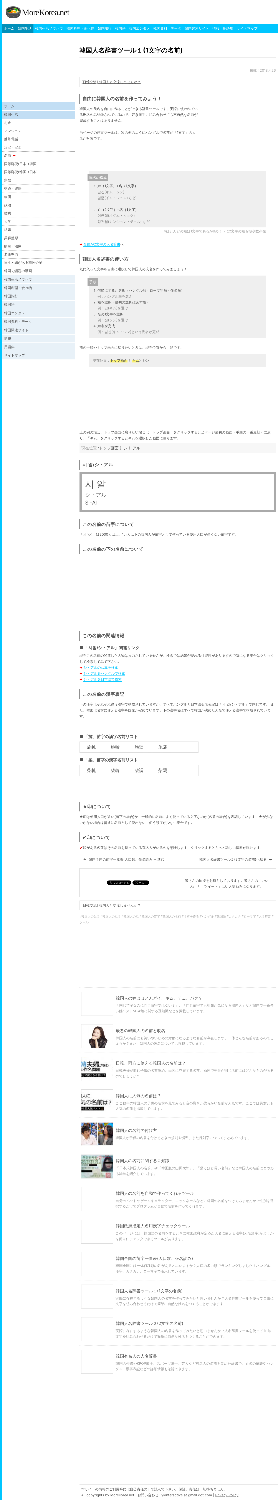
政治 (7, 205)
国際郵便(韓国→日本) (21, 172)
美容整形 (11, 238)
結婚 (7, 229)
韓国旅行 (105, 28)
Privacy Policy (226, 1495)
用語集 (228, 28)
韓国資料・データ (167, 28)
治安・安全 (13, 147)
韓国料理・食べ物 (80, 28)
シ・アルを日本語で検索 (102, 679)
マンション (13, 131)
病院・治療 (13, 246)
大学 (7, 221)
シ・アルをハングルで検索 (104, 673)
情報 (215, 28)
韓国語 (120, 28)
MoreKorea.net (45, 12)
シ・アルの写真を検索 (100, 667)
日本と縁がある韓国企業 (23, 262)
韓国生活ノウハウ (49, 28)
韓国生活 (25, 28)
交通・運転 (13, 188)
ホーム (9, 28)
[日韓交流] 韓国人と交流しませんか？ (111, 82)
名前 (7, 155)
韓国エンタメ (139, 28)
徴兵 (7, 213)
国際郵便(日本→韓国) (21, 164)
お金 (7, 122)
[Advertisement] (239, 136)
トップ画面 (109, 448)
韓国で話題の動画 (18, 271)
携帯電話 (11, 139)
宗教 (7, 180)
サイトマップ (247, 28)
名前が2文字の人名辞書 (101, 244)
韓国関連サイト (197, 28)
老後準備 (11, 254)
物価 (7, 197)
